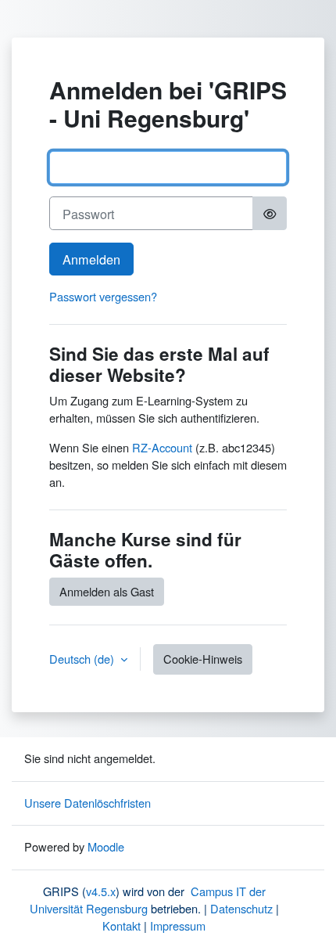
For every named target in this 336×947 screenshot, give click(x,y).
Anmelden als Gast (106, 591)
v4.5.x (101, 891)
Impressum (178, 925)
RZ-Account (162, 447)
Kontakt (121, 925)
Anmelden (91, 259)
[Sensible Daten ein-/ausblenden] (269, 212)
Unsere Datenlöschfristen (87, 802)
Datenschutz (241, 908)
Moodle (106, 846)
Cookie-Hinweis (202, 658)
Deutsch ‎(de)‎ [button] (83, 658)
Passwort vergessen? (103, 296)
